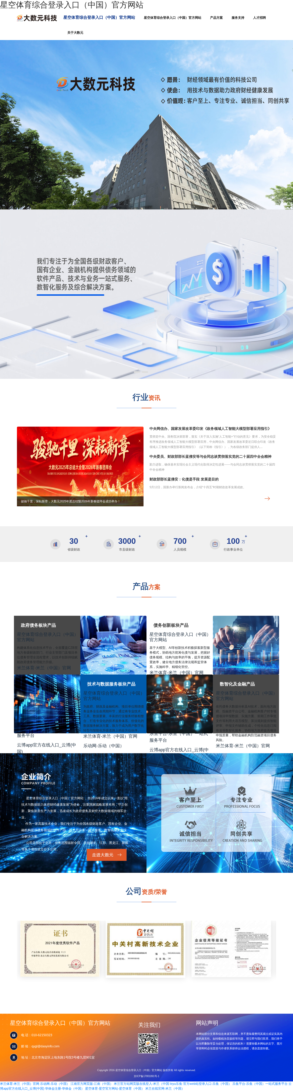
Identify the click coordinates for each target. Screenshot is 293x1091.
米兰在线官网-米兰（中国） (165, 1088)
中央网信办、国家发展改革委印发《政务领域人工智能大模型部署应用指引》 (210, 429)
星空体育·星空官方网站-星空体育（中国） (115, 1088)
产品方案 (216, 17)
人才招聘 (259, 17)
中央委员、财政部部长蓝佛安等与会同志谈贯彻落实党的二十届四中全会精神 (210, 457)
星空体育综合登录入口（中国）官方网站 (72, 4)
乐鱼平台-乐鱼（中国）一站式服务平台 (178, 737)
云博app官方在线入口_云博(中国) (46, 748)
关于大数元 (75, 32)
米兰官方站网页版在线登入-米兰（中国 (141, 1083)
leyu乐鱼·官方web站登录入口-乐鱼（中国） (201, 1083)
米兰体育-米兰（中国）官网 (44, 667)
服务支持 (238, 17)
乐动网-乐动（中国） (103, 745)
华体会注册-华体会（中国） (64, 1088)
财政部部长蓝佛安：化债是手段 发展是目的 (184, 479)
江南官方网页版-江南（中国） (92, 1083)
